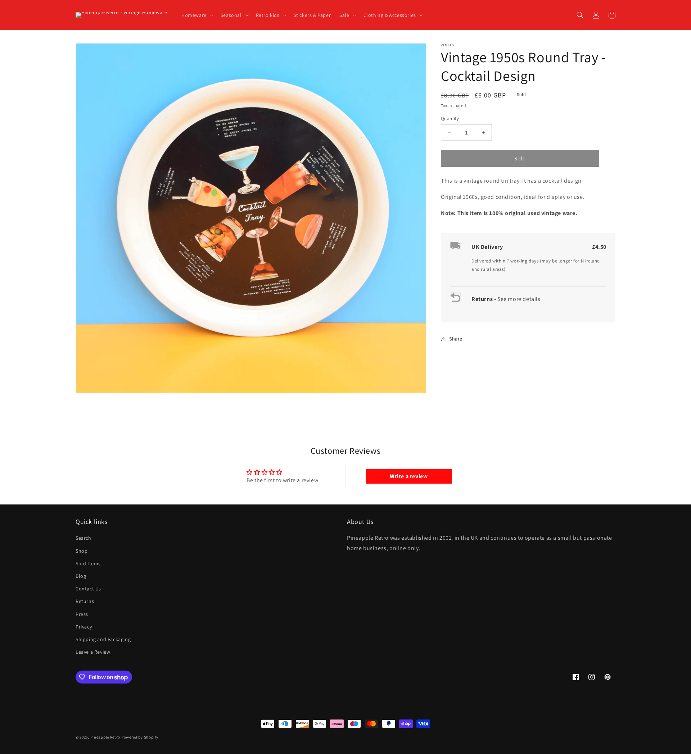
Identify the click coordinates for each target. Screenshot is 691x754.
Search (83, 538)
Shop (81, 551)
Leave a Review (93, 652)
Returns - (484, 299)
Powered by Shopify (139, 737)
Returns (85, 601)
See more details (519, 299)
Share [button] (455, 338)
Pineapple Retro (105, 737)
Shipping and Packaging (103, 639)
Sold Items (88, 563)
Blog (81, 576)
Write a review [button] (409, 476)
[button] (196, 15)
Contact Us (88, 588)
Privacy (84, 626)
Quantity (450, 118)
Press (82, 614)
